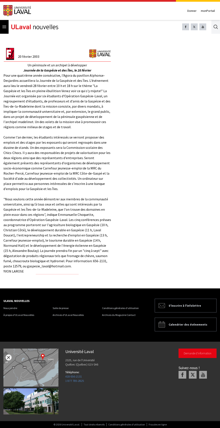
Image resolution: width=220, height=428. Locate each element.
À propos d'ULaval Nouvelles (18, 315)
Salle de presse (61, 308)
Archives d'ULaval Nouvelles (68, 315)
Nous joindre (10, 308)
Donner (192, 11)
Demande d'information (197, 353)
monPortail (208, 11)
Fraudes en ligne (158, 424)
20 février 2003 (28, 56)
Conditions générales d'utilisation (120, 308)
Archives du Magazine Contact (119, 315)
